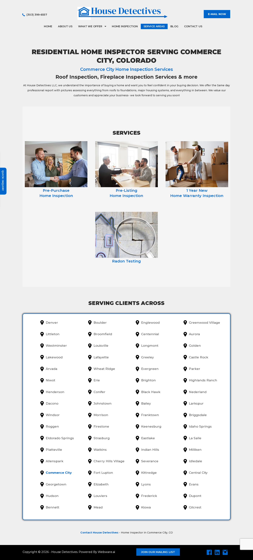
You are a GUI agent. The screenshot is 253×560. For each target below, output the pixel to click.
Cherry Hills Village (109, 461)
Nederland (198, 392)
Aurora (194, 334)
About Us (65, 26)
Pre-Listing (126, 193)
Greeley (147, 357)
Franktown (150, 415)
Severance (149, 461)
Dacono (52, 403)
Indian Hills (150, 449)
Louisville (101, 345)
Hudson (52, 496)
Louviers (100, 496)
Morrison (101, 415)
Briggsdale (198, 415)
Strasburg (102, 438)
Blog (174, 26)
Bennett (52, 507)
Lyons (146, 484)
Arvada (51, 369)
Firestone (101, 426)
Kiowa (146, 507)
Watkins (100, 449)
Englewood (150, 322)
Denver (52, 322)
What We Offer (90, 26)
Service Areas (154, 26)
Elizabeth (101, 484)
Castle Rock (198, 357)
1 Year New (196, 193)
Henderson (55, 392)
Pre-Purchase (56, 193)
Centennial (150, 334)
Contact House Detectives (99, 532)
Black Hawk (150, 392)
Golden (195, 345)
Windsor (53, 415)
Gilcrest (195, 507)
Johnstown (102, 403)
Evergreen (150, 369)
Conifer (99, 392)
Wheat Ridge (104, 369)
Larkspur (196, 403)
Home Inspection (125, 26)
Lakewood (54, 357)
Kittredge (149, 472)
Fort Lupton (103, 472)
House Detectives (64, 552)
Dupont (195, 496)
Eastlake (148, 438)
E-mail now (217, 14)
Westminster (56, 345)
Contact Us (193, 26)
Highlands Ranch (203, 380)
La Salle (195, 438)
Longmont (149, 345)
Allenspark (54, 461)
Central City (198, 472)
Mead (98, 507)
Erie (97, 380)
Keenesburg (151, 426)
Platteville (54, 449)
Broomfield (103, 334)
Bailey (146, 403)
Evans (194, 484)
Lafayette (101, 357)
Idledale (195, 461)
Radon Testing (126, 261)
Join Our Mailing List (158, 552)
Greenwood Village (204, 322)
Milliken (195, 449)
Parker (194, 369)
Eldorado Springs (60, 438)
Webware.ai (106, 552)
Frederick (149, 496)
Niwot (50, 380)
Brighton (148, 380)
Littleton (52, 334)
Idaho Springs (200, 426)
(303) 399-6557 (36, 14)
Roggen (52, 426)
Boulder (100, 322)
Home (48, 26)
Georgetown (56, 484)
